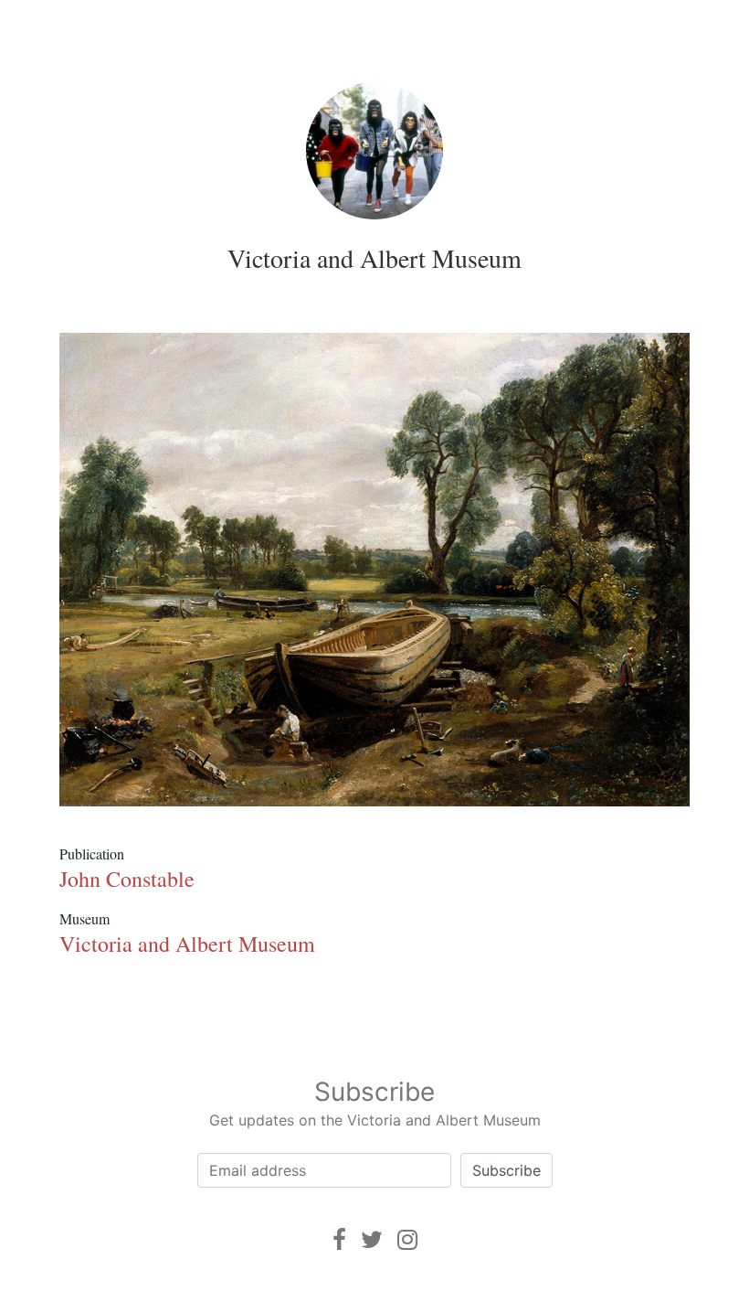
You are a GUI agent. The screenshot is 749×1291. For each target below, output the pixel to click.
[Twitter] (371, 1239)
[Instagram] (407, 1239)
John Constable (127, 878)
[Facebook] (339, 1239)
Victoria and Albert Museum (374, 257)
